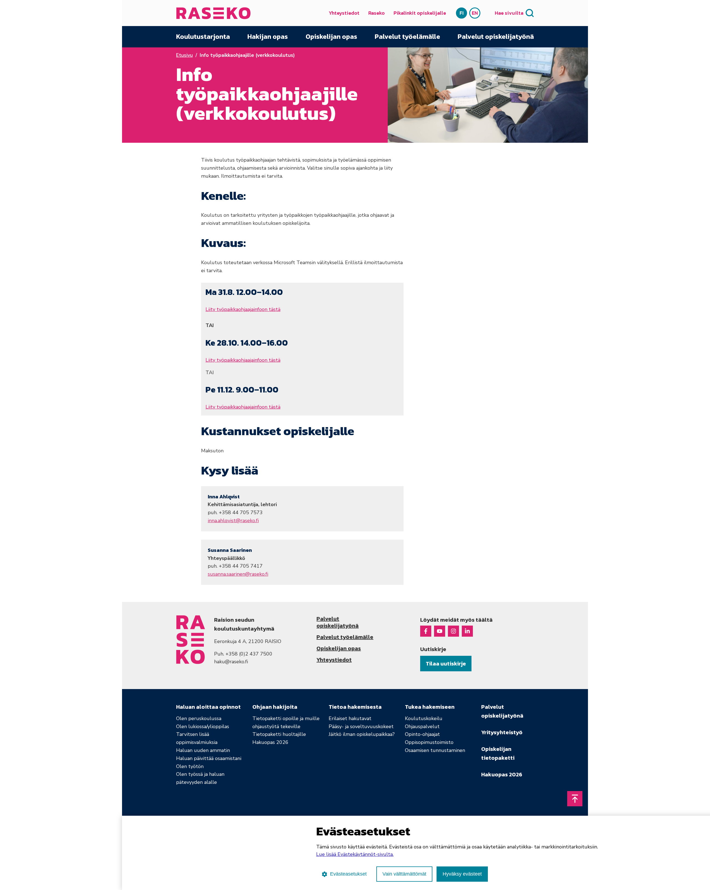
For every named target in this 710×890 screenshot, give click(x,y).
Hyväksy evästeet (462, 874)
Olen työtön (190, 766)
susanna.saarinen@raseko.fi (238, 574)
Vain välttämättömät (404, 874)
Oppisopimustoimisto (429, 742)
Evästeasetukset (348, 874)
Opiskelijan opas (331, 37)
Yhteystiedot (344, 13)
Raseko (376, 13)
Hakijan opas (267, 37)
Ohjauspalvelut (422, 726)
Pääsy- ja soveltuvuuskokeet (361, 726)
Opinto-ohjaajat (422, 734)
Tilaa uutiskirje (446, 663)
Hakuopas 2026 (270, 742)
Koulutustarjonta (203, 37)
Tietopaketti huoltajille (279, 734)
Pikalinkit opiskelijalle (420, 13)
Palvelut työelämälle (407, 37)
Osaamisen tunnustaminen (435, 750)
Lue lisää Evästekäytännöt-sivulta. (355, 854)
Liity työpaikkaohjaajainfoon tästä (243, 309)
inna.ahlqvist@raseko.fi (233, 520)
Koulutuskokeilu (423, 718)
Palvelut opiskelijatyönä (496, 37)
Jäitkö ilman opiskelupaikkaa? (362, 734)
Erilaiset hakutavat (350, 718)
